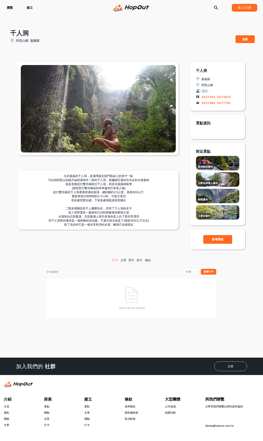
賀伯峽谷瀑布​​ (205, 166)
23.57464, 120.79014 (216, 97)
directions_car (197, 102)
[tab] (115, 260)
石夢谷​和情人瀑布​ (208, 183)
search (216, 7)
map (197, 96)
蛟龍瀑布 (203, 199)
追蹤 (245, 39)
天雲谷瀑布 (204, 215)
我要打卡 (209, 271)
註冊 (230, 366)
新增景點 (218, 239)
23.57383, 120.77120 (215, 103)
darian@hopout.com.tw (219, 425)
